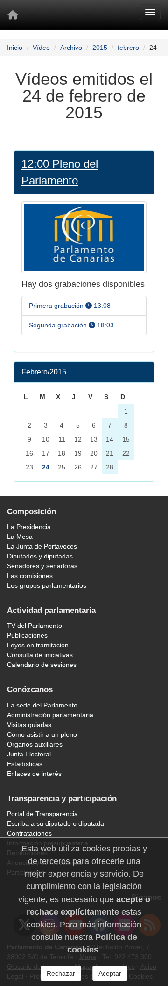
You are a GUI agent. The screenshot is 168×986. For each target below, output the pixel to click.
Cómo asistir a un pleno (42, 734)
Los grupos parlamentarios (46, 585)
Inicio (14, 47)
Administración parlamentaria (50, 715)
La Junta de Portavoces (42, 546)
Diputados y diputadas (40, 556)
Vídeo (41, 47)
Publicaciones (27, 635)
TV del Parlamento (34, 625)
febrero (128, 47)
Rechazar (61, 973)
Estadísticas (24, 764)
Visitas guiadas (29, 724)
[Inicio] (12, 14)
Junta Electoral (29, 754)
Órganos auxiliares (35, 744)
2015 (99, 47)
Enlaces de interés (34, 773)
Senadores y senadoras (42, 566)
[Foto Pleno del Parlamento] (84, 237)
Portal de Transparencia (42, 813)
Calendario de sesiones (42, 664)
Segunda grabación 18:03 (71, 325)
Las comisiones (30, 575)
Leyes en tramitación (38, 645)
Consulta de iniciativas (40, 655)
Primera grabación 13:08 (70, 305)
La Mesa (20, 536)
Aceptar (109, 973)
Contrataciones (29, 833)
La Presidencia (29, 526)
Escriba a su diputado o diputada (55, 823)
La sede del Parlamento (42, 705)
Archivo (71, 47)
